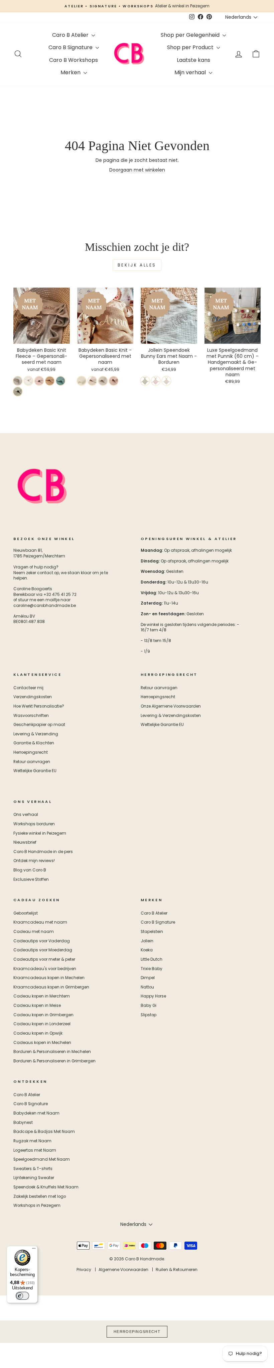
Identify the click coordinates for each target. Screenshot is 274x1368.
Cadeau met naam (33, 931)
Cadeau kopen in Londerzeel (42, 1024)
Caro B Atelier (71, 35)
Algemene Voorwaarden (123, 1269)
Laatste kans (193, 60)
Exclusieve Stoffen (31, 879)
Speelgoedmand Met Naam (41, 1159)
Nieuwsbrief (24, 842)
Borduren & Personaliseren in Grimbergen (54, 1061)
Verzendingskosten (32, 697)
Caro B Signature (71, 47)
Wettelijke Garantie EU (34, 770)
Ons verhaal (25, 814)
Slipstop (148, 1015)
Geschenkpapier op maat (39, 724)
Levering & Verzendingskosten (171, 715)
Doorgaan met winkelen (137, 170)
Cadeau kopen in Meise (37, 1005)
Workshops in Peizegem (36, 1205)
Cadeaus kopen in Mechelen (42, 1042)
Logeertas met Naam (34, 1150)
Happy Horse (153, 996)
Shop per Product (191, 47)
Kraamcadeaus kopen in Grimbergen (51, 987)
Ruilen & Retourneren (176, 1269)
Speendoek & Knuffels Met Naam (46, 1187)
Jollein (147, 941)
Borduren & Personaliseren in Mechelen (52, 1051)
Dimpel (148, 977)
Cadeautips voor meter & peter (44, 959)
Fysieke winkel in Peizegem (39, 833)
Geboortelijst (25, 913)
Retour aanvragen (31, 761)
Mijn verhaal (190, 72)
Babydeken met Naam (36, 1113)
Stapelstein (152, 931)
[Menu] (34, 1250)
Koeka (147, 950)
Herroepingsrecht (30, 752)
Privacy (84, 1269)
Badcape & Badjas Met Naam (44, 1131)
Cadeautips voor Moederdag (42, 950)
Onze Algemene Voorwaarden (171, 706)
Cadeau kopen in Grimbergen (43, 1015)
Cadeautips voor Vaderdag (41, 941)
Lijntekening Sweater (33, 1177)
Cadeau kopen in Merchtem (41, 996)
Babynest (23, 1122)
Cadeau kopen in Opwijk (37, 1033)
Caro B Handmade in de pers (43, 851)
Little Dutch (151, 959)
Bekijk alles (137, 265)
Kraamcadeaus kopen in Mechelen (49, 977)
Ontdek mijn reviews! (34, 860)
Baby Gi (148, 1005)
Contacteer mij (28, 688)
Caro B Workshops (73, 60)
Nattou (147, 987)
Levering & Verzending (35, 734)
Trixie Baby (151, 968)
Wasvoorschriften (31, 715)
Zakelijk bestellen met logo (39, 1196)
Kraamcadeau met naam (40, 922)
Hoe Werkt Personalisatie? (38, 706)
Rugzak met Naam (32, 1141)
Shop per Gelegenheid (191, 35)
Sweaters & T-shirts (32, 1168)
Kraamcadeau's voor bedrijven (44, 968)
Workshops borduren (34, 824)
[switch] (22, 1296)
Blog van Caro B (29, 870)
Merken (71, 72)
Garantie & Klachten (33, 743)
